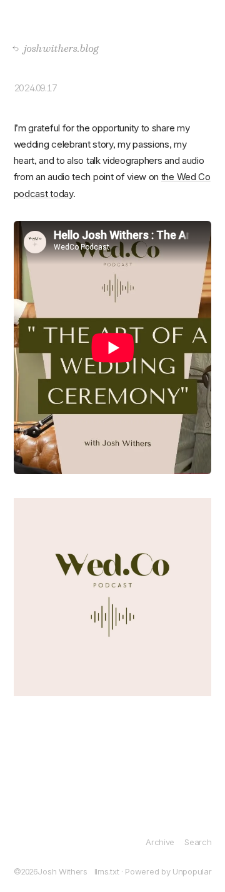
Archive (160, 842)
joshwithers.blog (58, 48)
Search (197, 842)
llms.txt (106, 871)
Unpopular (191, 871)
